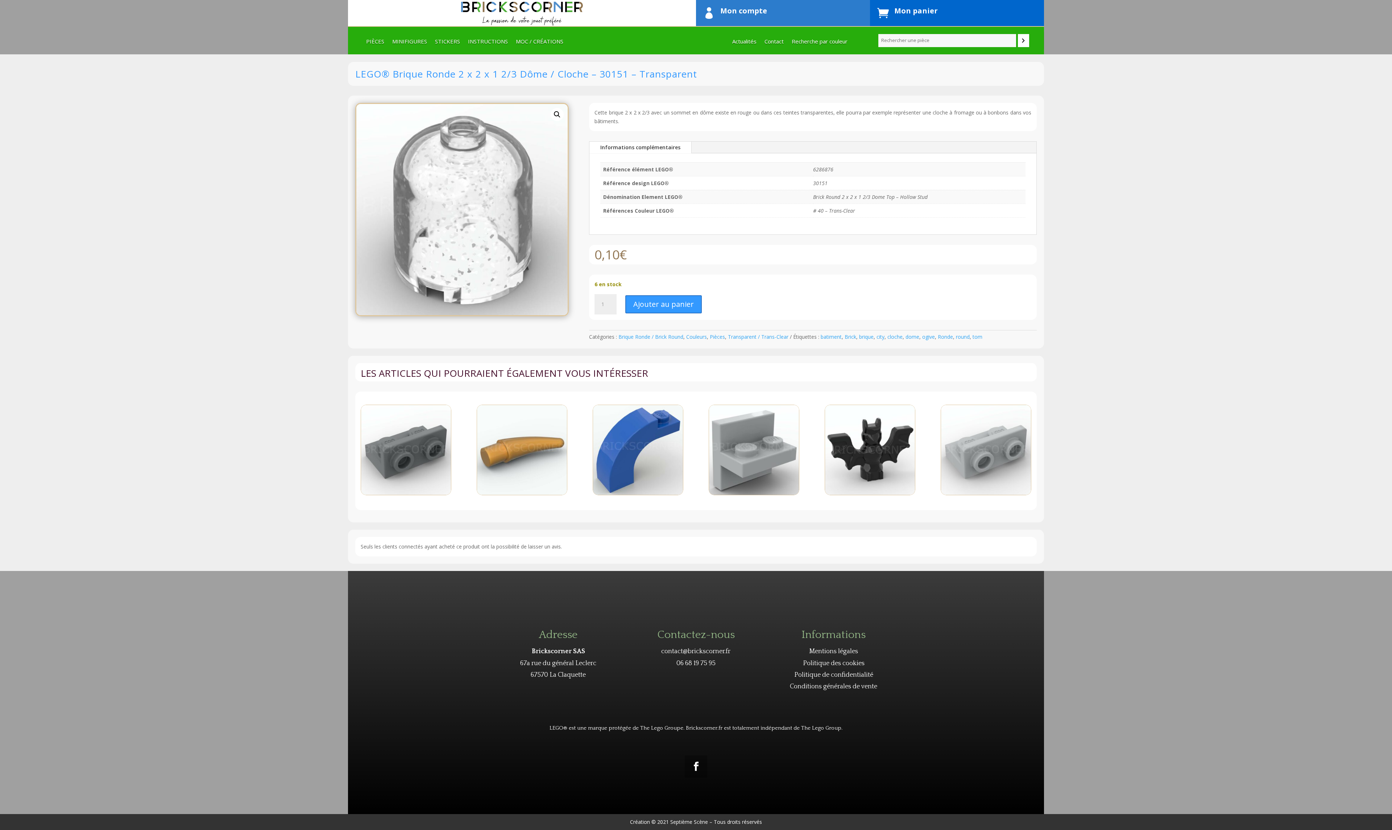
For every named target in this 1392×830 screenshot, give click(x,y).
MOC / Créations (539, 42)
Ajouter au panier (663, 304)
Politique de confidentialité (833, 675)
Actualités (744, 42)
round (963, 336)
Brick (850, 336)
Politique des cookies (834, 663)
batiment (831, 336)
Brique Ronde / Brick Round (650, 336)
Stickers (447, 42)
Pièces (375, 42)
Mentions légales (833, 651)
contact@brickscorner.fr (695, 651)
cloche (895, 336)
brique (866, 336)
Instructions (488, 42)
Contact (774, 42)
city (880, 336)
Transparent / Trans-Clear (758, 336)
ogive (928, 336)
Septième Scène (689, 821)
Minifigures (409, 42)
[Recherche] (1023, 40)
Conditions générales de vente (833, 686)
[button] (557, 114)
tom (977, 336)
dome (912, 336)
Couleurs (696, 336)
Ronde (945, 336)
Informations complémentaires (640, 147)
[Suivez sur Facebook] (696, 766)
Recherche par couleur (820, 42)
